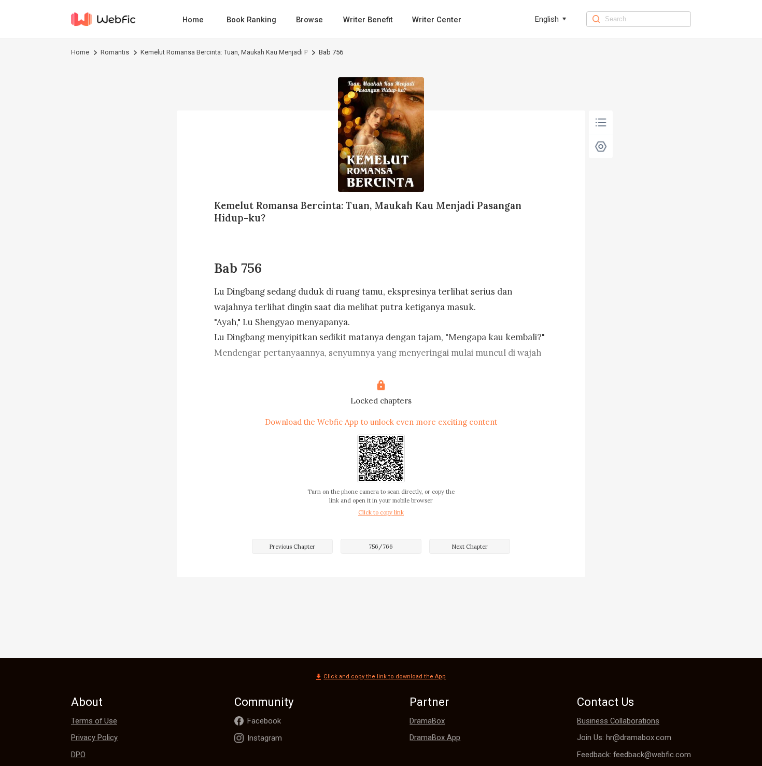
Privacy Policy (94, 737)
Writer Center (436, 19)
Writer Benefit (368, 19)
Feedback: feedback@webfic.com (634, 754)
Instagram (264, 738)
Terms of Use (94, 721)
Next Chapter (469, 546)
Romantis (115, 52)
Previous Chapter (292, 546)
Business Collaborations (618, 721)
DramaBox (427, 721)
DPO (78, 754)
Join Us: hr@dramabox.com (624, 737)
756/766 (381, 546)
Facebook (264, 721)
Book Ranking (251, 19)
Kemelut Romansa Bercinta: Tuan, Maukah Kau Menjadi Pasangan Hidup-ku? (223, 52)
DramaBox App (435, 737)
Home (193, 19)
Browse (309, 19)
